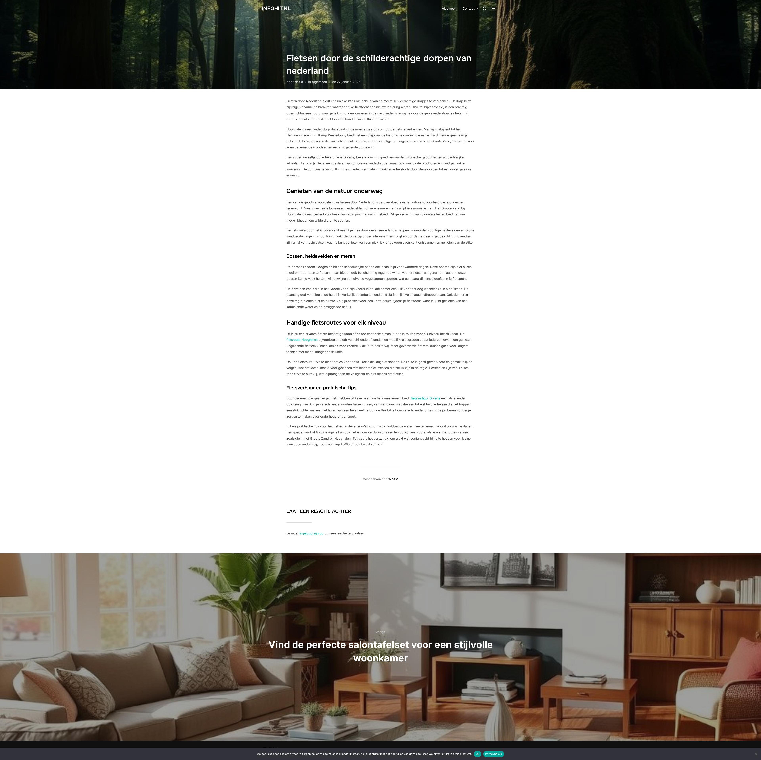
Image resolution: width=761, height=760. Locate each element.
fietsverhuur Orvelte (425, 398)
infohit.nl (276, 8)
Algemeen (449, 8)
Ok (477, 753)
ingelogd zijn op (311, 533)
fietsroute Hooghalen (302, 340)
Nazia (298, 82)
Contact (469, 8)
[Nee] (756, 754)
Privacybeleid (493, 753)
